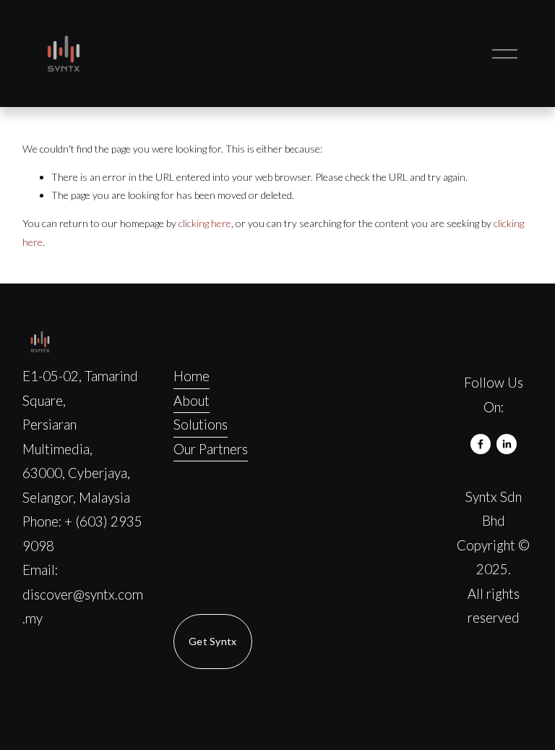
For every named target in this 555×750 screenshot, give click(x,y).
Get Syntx (213, 641)
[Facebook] (480, 444)
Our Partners (210, 449)
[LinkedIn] (506, 444)
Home (191, 376)
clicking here (204, 223)
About (191, 401)
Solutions (200, 424)
